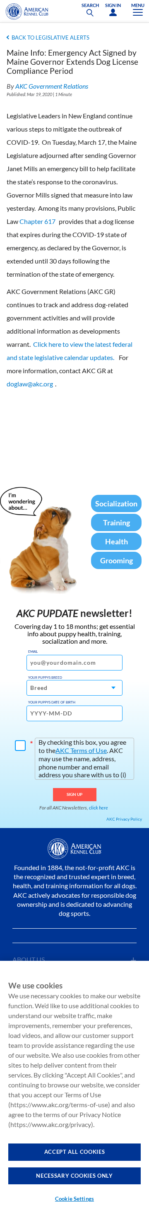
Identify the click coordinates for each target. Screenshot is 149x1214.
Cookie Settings (74, 1198)
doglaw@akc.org (30, 384)
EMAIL (33, 651)
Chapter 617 (37, 221)
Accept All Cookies (74, 1151)
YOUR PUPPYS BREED (45, 677)
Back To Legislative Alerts (50, 37)
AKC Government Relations (51, 86)
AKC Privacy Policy (124, 818)
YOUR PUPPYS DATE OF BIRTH (51, 702)
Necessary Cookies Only (74, 1175)
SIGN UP (75, 794)
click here (98, 808)
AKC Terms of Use (81, 750)
